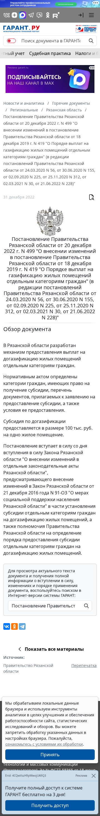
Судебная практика (50, 53)
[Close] (93, 776)
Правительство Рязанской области (28, 668)
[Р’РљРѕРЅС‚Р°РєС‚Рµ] (6, 626)
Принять (50, 755)
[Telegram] (22, 626)
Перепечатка (84, 665)
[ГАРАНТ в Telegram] (31, 15)
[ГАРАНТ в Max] (22, 15)
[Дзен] (14, 15)
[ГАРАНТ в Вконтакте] (6, 15)
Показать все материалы (54, 649)
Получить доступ (50, 805)
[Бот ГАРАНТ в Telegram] (39, 15)
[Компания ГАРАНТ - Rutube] (56, 15)
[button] (81, 15)
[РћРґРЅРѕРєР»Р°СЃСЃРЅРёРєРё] (14, 626)
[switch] (11, 41)
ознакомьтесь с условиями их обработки (44, 744)
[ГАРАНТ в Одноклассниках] (47, 15)
